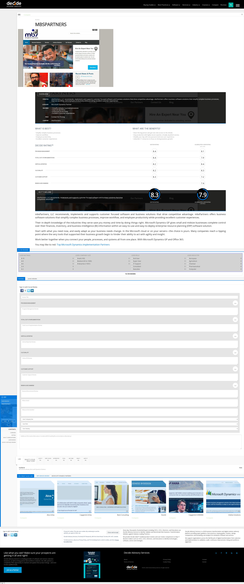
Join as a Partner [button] (13, 570)
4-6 (47, 264)
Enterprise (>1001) (103, 264)
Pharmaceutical (215, 266)
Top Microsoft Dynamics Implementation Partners (83, 244)
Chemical (215, 264)
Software (175, 5)
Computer (215, 269)
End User (159, 258)
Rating (14, 435)
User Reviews (12, 440)
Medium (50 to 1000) (103, 261)
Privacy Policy (167, 559)
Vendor (204, 562)
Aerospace (215, 258)
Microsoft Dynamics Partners (38, 469)
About (125, 559)
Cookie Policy (167, 562)
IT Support (159, 264)
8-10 (47, 258)
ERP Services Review (24, 469)
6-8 (47, 261)
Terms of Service (129, 562)
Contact (204, 559)
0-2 (47, 269)
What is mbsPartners (9, 437)
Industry (195, 5)
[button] (22, 290)
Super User (159, 261)
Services (185, 5)
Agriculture (215, 261)
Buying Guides (149, 5)
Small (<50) (103, 258)
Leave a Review (32, 279)
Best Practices (163, 5)
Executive (159, 269)
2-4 (47, 266)
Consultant (159, 266)
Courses (205, 5)
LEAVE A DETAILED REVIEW (9, 442)
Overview (13, 433)
